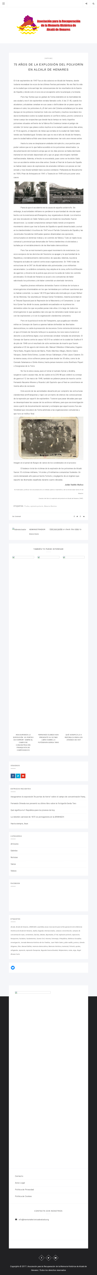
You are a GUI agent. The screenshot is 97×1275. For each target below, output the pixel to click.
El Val (56, 935)
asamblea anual (42, 927)
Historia (48, 938)
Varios (13, 864)
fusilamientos (31, 938)
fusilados (22, 938)
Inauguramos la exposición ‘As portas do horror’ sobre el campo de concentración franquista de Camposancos (23, 742)
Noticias (48, 58)
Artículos (14, 844)
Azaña (35, 931)
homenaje (55, 938)
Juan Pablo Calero (57, 942)
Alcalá (13, 927)
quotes (78, 946)
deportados (49, 935)
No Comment (16, 516)
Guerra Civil (41, 938)
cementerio (29, 935)
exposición (76, 935)
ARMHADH (33, 927)
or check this (62, 529)
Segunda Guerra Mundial (49, 950)
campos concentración (64, 931)
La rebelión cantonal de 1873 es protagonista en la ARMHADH (37, 817)
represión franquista (33, 950)
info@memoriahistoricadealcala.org (34, 1219)
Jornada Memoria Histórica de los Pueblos (35, 942)
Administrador (37, 529)
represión (22, 950)
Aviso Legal (20, 1183)
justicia (76, 942)
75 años (26, 506)
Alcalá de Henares (22, 927)
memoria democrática (40, 946)
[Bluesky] (13, 968)
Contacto (19, 1176)
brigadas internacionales (46, 931)
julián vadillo (68, 942)
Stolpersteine (63, 950)
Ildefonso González (74, 938)
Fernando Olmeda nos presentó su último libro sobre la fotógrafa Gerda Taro (43, 803)
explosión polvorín (36, 506)
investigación (15, 942)
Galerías (14, 851)
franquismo (14, 938)
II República (63, 938)
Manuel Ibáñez (27, 946)
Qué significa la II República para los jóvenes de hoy (74, 737)
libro (19, 946)
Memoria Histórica (50, 506)
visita (70, 950)
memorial (65, 946)
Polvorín (72, 946)
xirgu (74, 950)
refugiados (14, 950)
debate (42, 935)
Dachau (36, 935)
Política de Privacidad (24, 1189)
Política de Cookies (23, 1196)
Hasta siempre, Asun (19, 824)
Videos (13, 871)
